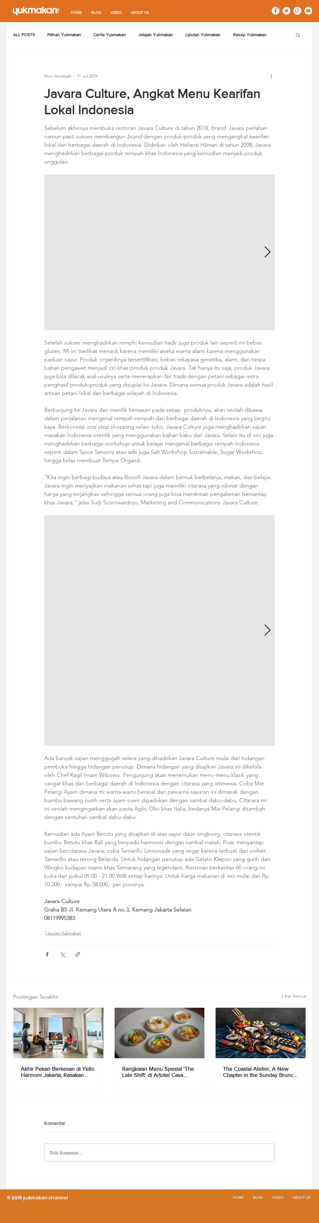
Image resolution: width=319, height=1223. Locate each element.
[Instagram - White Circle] (297, 11)
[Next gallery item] (267, 252)
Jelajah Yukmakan (155, 34)
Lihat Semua (294, 996)
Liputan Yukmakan (203, 34)
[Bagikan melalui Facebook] (47, 954)
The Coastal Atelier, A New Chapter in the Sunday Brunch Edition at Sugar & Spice (260, 1072)
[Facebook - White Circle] (275, 11)
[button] (298, 34)
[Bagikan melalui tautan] (78, 954)
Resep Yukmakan (250, 34)
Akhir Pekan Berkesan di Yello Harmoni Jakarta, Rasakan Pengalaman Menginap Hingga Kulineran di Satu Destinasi (57, 1072)
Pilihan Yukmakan (64, 34)
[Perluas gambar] (159, 252)
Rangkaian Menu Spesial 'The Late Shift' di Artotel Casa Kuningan (158, 1072)
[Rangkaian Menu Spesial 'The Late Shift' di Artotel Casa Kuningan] (160, 1033)
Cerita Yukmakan (109, 34)
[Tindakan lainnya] (271, 76)
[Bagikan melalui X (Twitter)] (62, 954)
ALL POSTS (24, 34)
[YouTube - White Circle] (308, 11)
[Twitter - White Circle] (286, 11)
